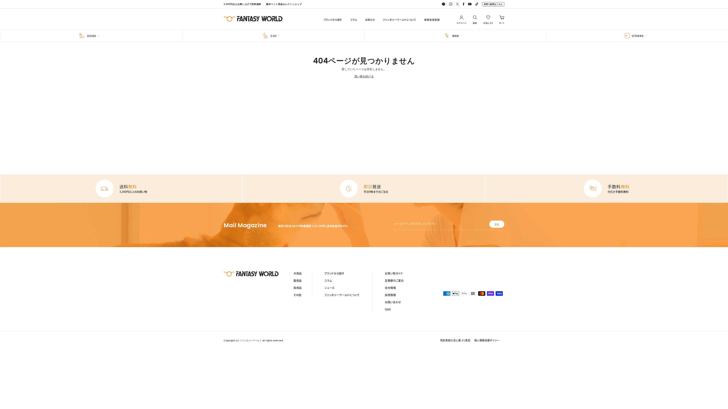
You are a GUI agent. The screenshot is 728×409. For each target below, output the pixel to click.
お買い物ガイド (394, 273)
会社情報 (390, 287)
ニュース (329, 287)
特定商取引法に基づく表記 (455, 340)
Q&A (388, 309)
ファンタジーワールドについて (399, 19)
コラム (353, 19)
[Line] (443, 4)
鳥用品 (297, 287)
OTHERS (638, 36)
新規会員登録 (432, 19)
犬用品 (297, 273)
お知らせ (370, 19)
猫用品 (297, 280)
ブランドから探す (333, 19)
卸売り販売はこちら (493, 4)
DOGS (91, 36)
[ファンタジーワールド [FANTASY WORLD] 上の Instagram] (450, 4)
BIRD (455, 36)
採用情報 (390, 294)
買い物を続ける (364, 76)
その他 (297, 294)
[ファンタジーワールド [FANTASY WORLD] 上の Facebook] (463, 4)
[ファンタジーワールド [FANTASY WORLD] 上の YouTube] (469, 4)
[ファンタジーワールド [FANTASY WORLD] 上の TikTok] (476, 4)
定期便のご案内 (394, 280)
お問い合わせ (393, 302)
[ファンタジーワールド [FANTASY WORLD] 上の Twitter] (457, 4)
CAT (274, 36)
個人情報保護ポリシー (487, 340)
